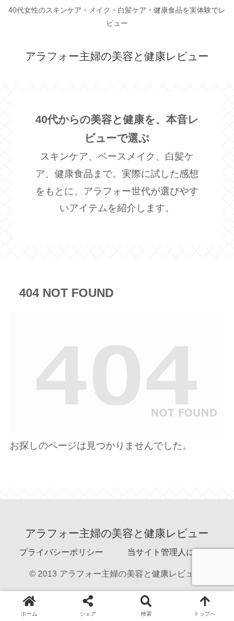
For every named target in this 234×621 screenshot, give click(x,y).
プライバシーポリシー (61, 552)
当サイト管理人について (173, 552)
